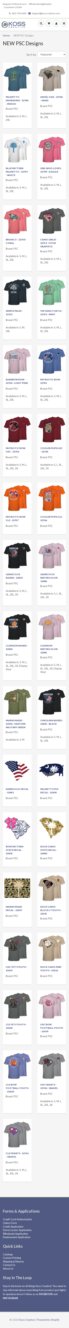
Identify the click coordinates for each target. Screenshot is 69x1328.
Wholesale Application (40, 3)
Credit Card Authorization (17, 1219)
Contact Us (9, 1264)
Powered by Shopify (48, 1319)
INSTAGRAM (10, 1298)
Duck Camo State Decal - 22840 (48, 850)
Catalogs (8, 1254)
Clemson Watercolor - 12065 (49, 649)
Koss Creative (27, 1319)
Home (6, 35)
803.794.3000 (19, 13)
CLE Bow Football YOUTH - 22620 (17, 1088)
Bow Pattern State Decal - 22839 (14, 850)
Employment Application (16, 1237)
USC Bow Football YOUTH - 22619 (51, 1028)
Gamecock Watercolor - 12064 (49, 578)
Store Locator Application (17, 1230)
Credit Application (13, 1226)
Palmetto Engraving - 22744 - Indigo (17, 100)
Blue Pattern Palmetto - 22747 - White (17, 172)
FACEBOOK (46, 1294)
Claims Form (10, 1222)
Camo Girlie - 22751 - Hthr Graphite (48, 243)
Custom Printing (12, 1257)
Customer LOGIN (13, 7)
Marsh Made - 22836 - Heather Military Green (15, 724)
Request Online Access (15, 3)
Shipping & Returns (13, 1261)
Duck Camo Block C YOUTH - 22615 (51, 910)
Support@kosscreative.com (46, 13)
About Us (8, 1268)
